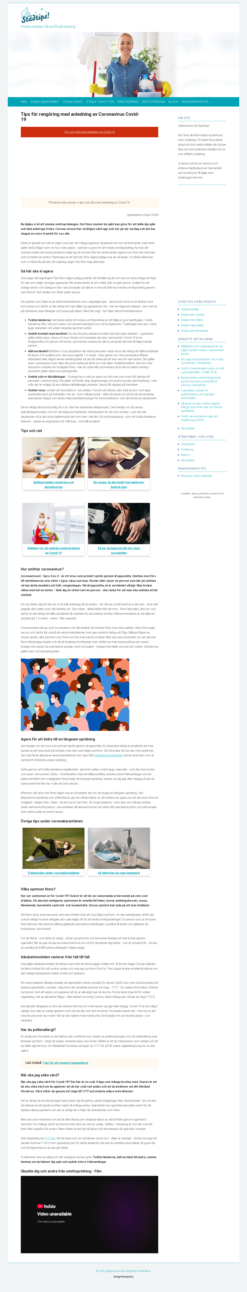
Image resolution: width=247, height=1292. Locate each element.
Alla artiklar (188, 428)
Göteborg (187, 449)
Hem (24, 101)
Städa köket (73, 101)
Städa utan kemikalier (194, 330)
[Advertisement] (89, 167)
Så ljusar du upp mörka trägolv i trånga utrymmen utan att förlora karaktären (201, 407)
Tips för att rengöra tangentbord (65, 1063)
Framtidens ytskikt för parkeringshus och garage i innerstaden (198, 394)
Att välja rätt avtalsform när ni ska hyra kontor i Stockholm (202, 361)
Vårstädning (128, 101)
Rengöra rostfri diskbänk (196, 476)
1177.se (49, 1138)
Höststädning (153, 101)
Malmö (185, 455)
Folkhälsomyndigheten (108, 755)
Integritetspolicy (123, 1276)
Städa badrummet (44, 101)
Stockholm (188, 444)
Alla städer (187, 460)
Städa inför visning (192, 314)
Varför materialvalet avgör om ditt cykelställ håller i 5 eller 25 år (202, 370)
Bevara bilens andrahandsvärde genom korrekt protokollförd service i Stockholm (201, 381)
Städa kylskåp (190, 309)
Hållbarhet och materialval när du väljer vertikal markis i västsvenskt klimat (202, 350)
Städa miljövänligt (192, 325)
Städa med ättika (192, 320)
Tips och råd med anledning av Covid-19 (89, 132)
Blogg (173, 101)
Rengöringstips (195, 101)
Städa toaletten (100, 101)
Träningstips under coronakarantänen (53, 873)
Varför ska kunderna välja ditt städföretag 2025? (199, 418)
